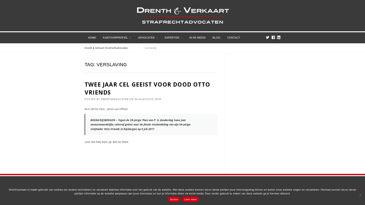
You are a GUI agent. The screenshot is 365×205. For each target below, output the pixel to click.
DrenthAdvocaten (115, 99)
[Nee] (360, 195)
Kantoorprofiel (115, 37)
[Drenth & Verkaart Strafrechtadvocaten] (182, 15)
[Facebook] (273, 37)
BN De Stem (120, 142)
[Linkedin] (278, 37)
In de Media (197, 37)
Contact (233, 37)
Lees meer (190, 199)
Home (92, 37)
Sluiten (174, 199)
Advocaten (146, 37)
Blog (216, 37)
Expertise (172, 37)
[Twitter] (267, 37)
